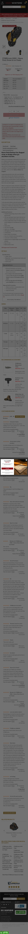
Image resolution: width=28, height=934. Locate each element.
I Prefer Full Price (7, 470)
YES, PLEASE (7, 468)
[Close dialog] (26, 460)
